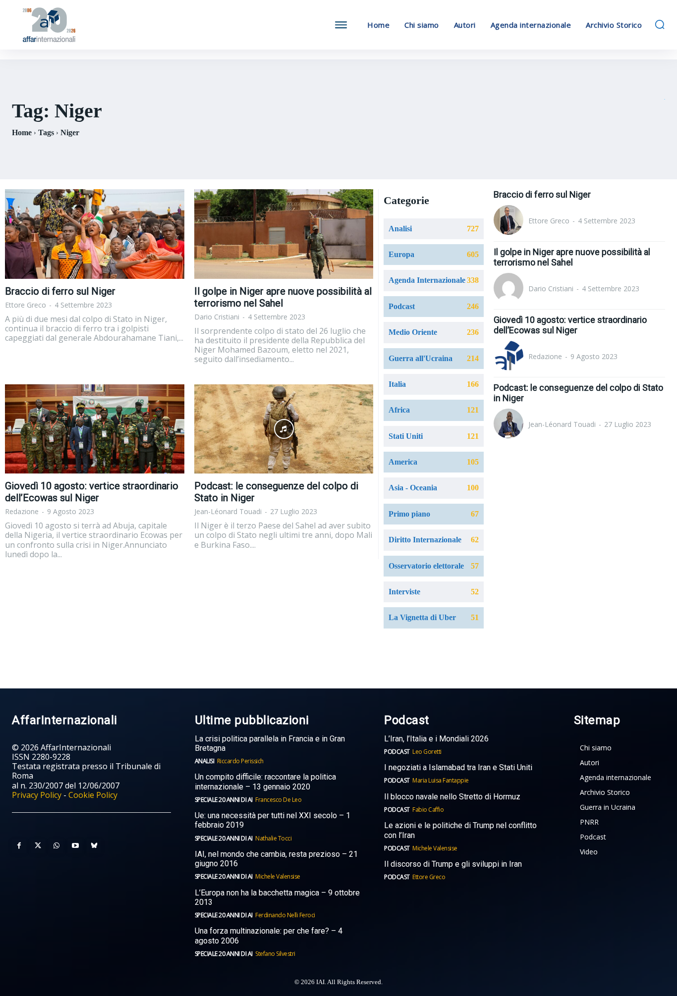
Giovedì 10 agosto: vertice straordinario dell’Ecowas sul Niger (91, 492)
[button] (659, 24)
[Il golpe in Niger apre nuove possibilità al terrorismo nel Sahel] (284, 234)
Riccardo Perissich (240, 761)
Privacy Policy (36, 794)
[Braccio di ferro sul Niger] (94, 234)
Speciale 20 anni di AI (224, 799)
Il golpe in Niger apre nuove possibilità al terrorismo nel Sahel (572, 257)
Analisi (205, 761)
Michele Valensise (277, 876)
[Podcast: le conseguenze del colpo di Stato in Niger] (284, 429)
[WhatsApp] (56, 846)
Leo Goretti (427, 751)
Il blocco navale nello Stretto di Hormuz (452, 796)
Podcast (397, 751)
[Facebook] (19, 846)
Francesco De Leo (278, 799)
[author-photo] (510, 221)
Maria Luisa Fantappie (440, 780)
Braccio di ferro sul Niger (60, 291)
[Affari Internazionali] (93, 25)
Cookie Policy (92, 794)
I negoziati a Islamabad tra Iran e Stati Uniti (458, 767)
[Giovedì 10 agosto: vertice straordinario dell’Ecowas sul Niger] (94, 429)
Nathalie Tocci (273, 838)
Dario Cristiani (216, 316)
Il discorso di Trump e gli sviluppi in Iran (453, 864)
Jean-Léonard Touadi (228, 511)
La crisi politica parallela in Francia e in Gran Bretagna (270, 743)
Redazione (22, 511)
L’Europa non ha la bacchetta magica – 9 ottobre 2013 (277, 897)
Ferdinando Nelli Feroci (285, 915)
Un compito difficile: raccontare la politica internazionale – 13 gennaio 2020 (265, 781)
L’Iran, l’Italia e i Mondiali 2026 (436, 738)
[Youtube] (75, 846)
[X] (38, 846)
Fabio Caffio (428, 809)
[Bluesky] (94, 846)
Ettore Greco (25, 305)
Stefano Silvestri (275, 953)
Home (22, 132)
